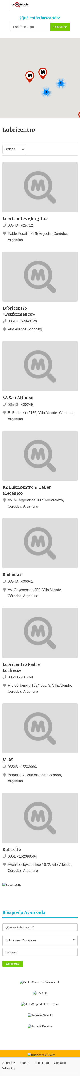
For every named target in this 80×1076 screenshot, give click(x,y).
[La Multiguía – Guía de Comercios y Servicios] (38, 5)
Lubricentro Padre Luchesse (21, 667)
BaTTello (11, 849)
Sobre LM (8, 1062)
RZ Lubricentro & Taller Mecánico (26, 490)
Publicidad (42, 1062)
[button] (42, 73)
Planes (25, 1062)
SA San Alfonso (17, 397)
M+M (7, 759)
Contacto (60, 1062)
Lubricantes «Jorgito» (25, 218)
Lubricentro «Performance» (18, 311)
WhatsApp (9, 1068)
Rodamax (12, 574)
